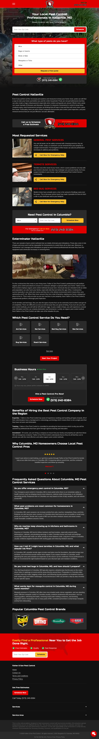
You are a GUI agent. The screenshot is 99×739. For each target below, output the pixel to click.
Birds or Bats (23, 56)
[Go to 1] (45, 473)
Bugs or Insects (24, 51)
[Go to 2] (48, 473)
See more (49, 351)
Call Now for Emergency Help (52, 155)
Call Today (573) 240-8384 (23, 698)
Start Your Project (49, 358)
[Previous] (16, 378)
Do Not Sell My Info (40, 737)
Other (20, 65)
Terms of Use (51, 737)
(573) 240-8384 (80, 5)
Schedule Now (72, 220)
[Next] (83, 378)
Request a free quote (49, 71)
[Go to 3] (50, 473)
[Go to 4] (53, 473)
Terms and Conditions (20, 676)
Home (14, 670)
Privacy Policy (17, 679)
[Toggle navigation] (13, 4)
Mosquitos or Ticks (25, 61)
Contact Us (16, 673)
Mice (20, 46)
